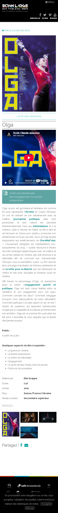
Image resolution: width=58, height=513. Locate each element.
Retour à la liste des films (17, 30)
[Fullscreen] (52, 183)
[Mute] (47, 183)
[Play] (5, 183)
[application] (29, 158)
